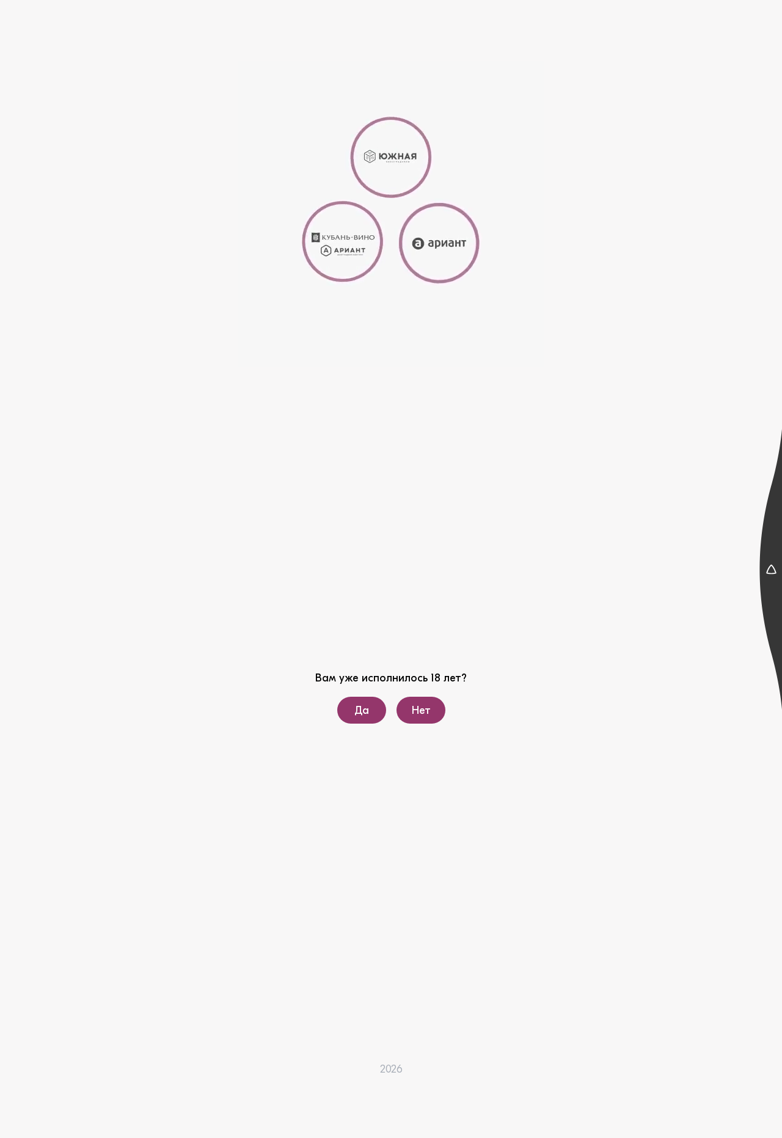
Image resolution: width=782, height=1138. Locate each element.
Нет (420, 710)
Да (361, 710)
